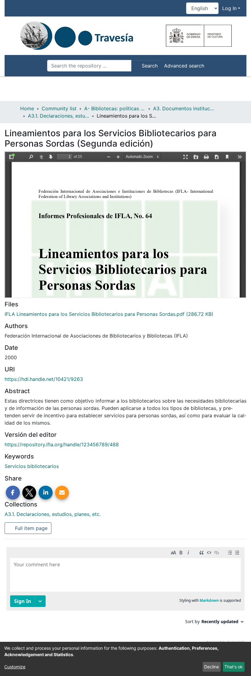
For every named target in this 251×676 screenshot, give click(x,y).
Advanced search (184, 66)
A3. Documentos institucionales (183, 108)
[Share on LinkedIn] (46, 493)
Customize (14, 666)
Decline (211, 666)
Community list (59, 108)
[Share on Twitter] (29, 493)
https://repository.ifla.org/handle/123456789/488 (62, 444)
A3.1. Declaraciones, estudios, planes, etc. (58, 116)
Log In (229, 8)
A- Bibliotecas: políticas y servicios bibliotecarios (114, 108)
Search (149, 66)
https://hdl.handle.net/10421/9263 (44, 379)
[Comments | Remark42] (125, 597)
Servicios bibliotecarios (32, 466)
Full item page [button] (30, 528)
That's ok (233, 666)
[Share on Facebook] (13, 493)
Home (27, 108)
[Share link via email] (62, 493)
